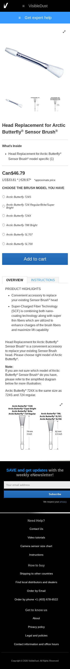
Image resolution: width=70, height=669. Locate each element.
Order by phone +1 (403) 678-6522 (36, 599)
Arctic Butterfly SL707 (19, 234)
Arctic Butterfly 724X (18, 215)
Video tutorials (36, 537)
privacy (63, 502)
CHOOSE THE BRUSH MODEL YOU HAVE (33, 188)
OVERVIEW (14, 280)
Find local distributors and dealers (36, 582)
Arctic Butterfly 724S (18, 196)
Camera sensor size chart (36, 546)
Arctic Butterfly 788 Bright (21, 225)
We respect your (55, 502)
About (36, 618)
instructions (43, 280)
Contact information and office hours (36, 644)
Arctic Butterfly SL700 (19, 244)
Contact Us (36, 528)
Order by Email (36, 590)
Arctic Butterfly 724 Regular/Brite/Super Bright (30, 206)
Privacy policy (36, 626)
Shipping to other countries (36, 573)
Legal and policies (36, 635)
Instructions (36, 554)
